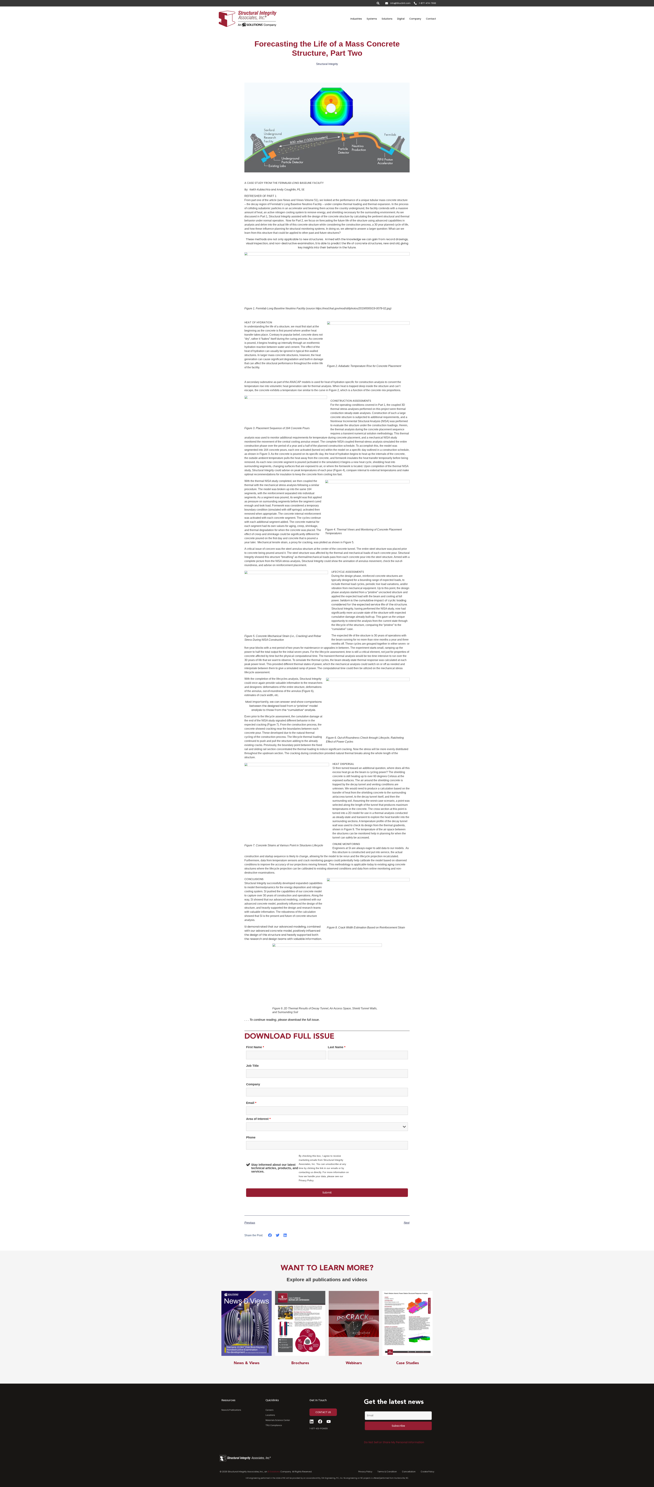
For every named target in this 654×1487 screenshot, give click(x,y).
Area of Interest (258, 1119)
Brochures (300, 1363)
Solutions (387, 18)
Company (415, 18)
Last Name (336, 1047)
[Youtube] (328, 1421)
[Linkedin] (311, 1421)
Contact (431, 18)
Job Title (252, 1065)
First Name (255, 1047)
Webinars (354, 1363)
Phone (250, 1137)
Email (251, 1103)
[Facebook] (320, 1421)
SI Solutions (274, 1471)
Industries (356, 18)
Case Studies (407, 1363)
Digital (400, 18)
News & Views (247, 1363)
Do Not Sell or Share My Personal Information (394, 1442)
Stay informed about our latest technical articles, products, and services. (274, 1168)
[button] (270, 1235)
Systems (372, 18)
